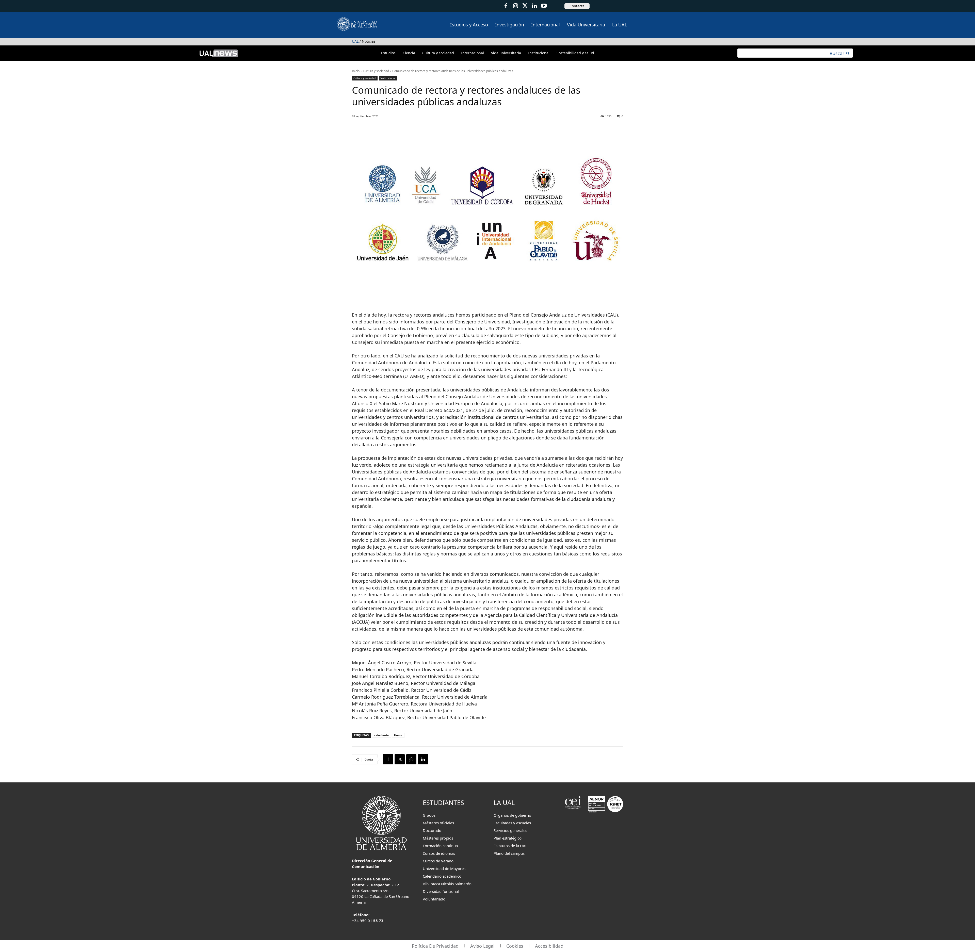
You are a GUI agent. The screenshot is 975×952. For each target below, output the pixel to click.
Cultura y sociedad (376, 71)
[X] (400, 759)
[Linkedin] (423, 759)
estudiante (381, 735)
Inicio (356, 71)
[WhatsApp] (411, 759)
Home (398, 735)
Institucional (388, 78)
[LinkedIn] (534, 6)
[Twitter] (525, 6)
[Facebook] (506, 6)
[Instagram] (515, 6)
